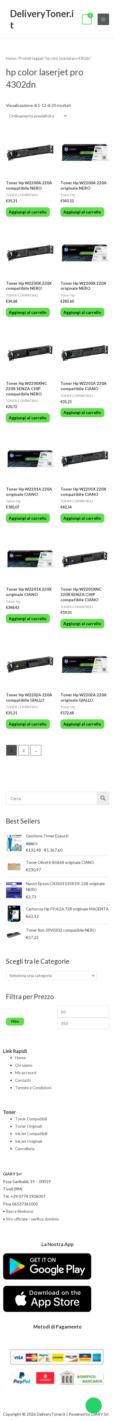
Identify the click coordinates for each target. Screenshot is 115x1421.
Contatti (23, 1080)
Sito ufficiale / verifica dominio (32, 1218)
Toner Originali (28, 1126)
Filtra (15, 1021)
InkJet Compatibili (31, 1133)
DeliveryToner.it (42, 19)
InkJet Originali (28, 1141)
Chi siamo (23, 1065)
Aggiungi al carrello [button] (28, 211)
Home (11, 58)
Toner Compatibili (31, 1118)
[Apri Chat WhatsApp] (94, 1405)
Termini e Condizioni (33, 1087)
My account (26, 1072)
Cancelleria (24, 1148)
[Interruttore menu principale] (103, 19)
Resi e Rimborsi (19, 1211)
